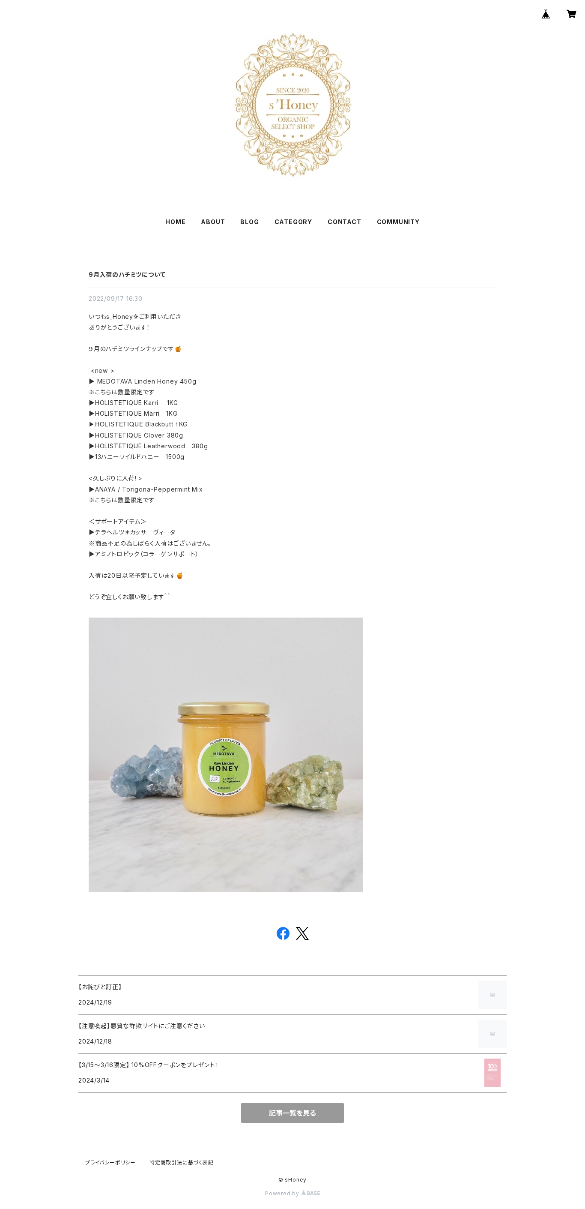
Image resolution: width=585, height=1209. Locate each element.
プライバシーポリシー (110, 1162)
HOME (175, 221)
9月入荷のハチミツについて (127, 274)
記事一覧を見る (292, 1113)
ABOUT (213, 221)
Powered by (283, 1193)
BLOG (249, 221)
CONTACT (344, 221)
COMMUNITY (398, 221)
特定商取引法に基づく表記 (181, 1162)
